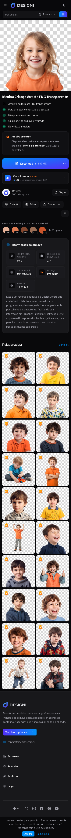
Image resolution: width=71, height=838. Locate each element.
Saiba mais (43, 834)
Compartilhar (54, 204)
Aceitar (28, 834)
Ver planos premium (16, 732)
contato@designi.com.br (21, 742)
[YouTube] (56, 808)
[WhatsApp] (26, 808)
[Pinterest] (49, 808)
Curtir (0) (13, 204)
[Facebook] (41, 808)
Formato (47, 14)
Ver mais (64, 344)
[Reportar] (65, 213)
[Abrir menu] (5, 5)
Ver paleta (57, 230)
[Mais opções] (64, 163)
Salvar (33, 204)
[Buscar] (63, 14)
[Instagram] (34, 808)
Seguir (62, 192)
